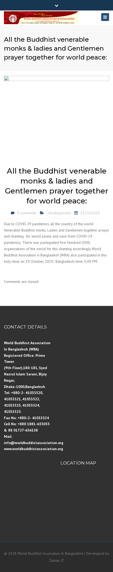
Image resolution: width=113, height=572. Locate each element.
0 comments (26, 213)
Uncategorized (59, 213)
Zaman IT (56, 560)
